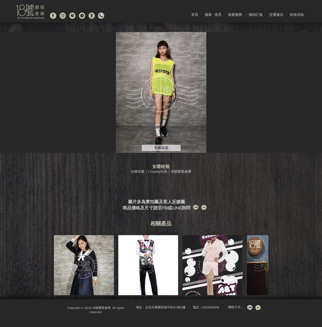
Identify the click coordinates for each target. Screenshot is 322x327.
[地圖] (91, 15)
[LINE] (72, 15)
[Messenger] (82, 15)
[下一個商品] (262, 265)
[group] (161, 265)
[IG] (62, 15)
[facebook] (53, 15)
